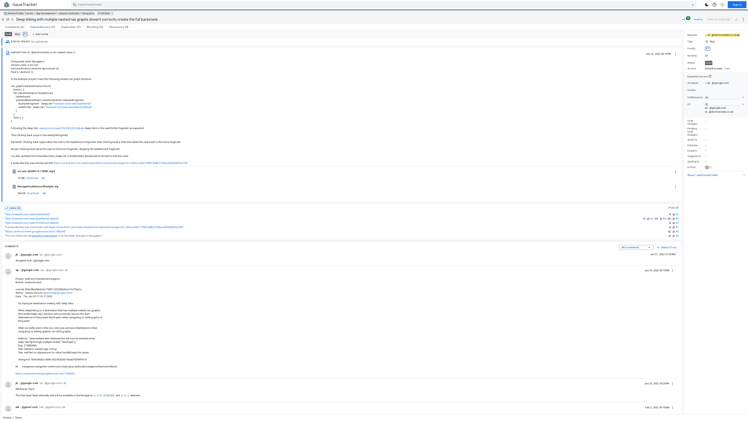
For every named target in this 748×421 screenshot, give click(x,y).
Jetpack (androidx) (68, 13)
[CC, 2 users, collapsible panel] (724, 104)
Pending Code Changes (692, 131)
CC (689, 104)
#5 (677, 235)
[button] (715, 41)
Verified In (693, 161)
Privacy (7, 417)
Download (32, 178)
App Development (46, 13)
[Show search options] (692, 4)
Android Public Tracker (21, 13)
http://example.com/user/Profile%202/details (32, 222)
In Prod (691, 167)
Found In (692, 150)
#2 (677, 231)
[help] (714, 5)
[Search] (74, 4)
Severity (692, 55)
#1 (74, 52)
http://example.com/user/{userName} (27, 214)
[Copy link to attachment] (43, 177)
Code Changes (692, 122)
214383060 (104, 13)
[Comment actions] (672, 270)
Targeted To (694, 156)
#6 (677, 218)
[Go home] (3, 19)
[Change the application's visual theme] (707, 5)
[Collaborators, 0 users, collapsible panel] (724, 97)
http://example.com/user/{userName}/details (32, 218)
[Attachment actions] (675, 171)
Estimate (692, 145)
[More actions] (743, 19)
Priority (691, 48)
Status (691, 62)
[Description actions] (675, 54)
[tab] (14, 27)
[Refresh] (7, 19)
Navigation (88, 13)
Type (690, 41)
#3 (64, 383)
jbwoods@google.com (57, 292)
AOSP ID (692, 140)
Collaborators (695, 97)
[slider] (684, 222)
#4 (664, 218)
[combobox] (384, 4)
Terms (18, 417)
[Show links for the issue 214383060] (112, 13)
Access (691, 68)
